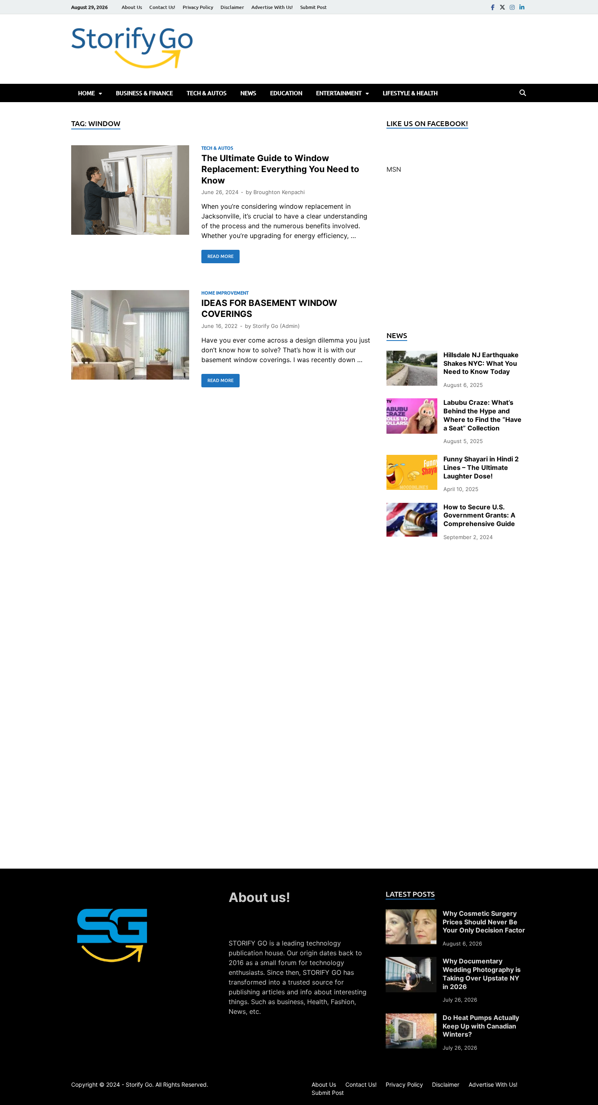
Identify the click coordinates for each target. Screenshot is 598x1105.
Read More (217, 255)
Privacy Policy (198, 7)
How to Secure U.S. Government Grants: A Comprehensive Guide (479, 515)
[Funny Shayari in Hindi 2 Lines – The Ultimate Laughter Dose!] (411, 460)
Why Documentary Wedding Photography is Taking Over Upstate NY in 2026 (482, 973)
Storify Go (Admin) (276, 326)
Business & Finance (144, 93)
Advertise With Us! (272, 7)
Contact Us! (162, 7)
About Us (132, 7)
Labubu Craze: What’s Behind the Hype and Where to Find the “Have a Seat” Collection (482, 415)
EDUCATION (286, 93)
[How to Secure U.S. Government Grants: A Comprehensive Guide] (411, 508)
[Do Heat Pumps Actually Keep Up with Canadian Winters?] (411, 1018)
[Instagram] (512, 7)
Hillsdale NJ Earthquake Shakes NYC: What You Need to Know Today (481, 363)
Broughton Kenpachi (279, 192)
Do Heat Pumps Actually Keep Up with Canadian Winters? (481, 1026)
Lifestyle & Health (410, 93)
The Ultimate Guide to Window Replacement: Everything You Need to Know (280, 169)
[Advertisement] (456, 257)
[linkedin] (522, 7)
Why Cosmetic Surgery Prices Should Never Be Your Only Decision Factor (484, 922)
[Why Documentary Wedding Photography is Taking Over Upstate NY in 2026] (411, 962)
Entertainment (339, 93)
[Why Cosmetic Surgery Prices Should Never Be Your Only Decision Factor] (411, 914)
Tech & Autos (207, 93)
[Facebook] (493, 7)
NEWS (248, 93)
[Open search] (523, 93)
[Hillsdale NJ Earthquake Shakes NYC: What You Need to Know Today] (411, 356)
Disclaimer (232, 7)
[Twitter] (502, 7)
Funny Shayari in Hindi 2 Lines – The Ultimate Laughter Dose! (481, 467)
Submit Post (313, 7)
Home (86, 93)
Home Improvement (225, 292)
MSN (393, 169)
